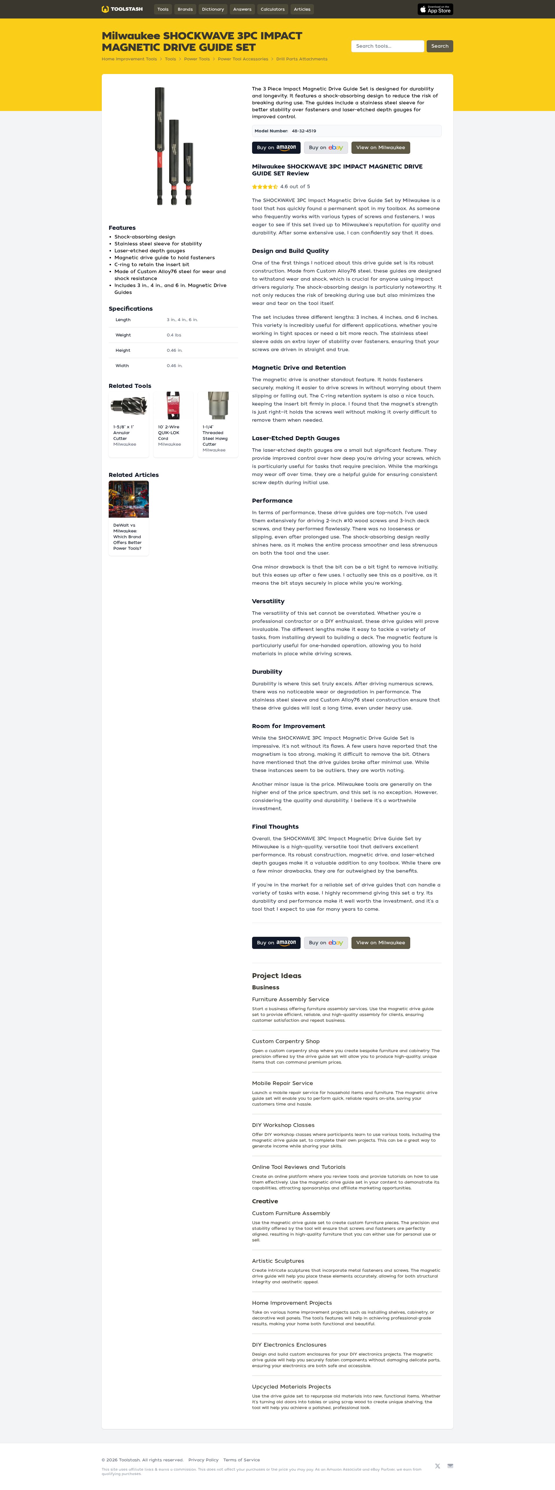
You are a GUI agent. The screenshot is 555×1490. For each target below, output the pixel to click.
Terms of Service (241, 1460)
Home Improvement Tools (129, 59)
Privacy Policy (203, 1460)
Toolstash (129, 1460)
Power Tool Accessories (243, 59)
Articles (302, 9)
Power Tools (197, 59)
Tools (163, 9)
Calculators (273, 9)
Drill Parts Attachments (302, 59)
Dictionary (213, 9)
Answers (242, 9)
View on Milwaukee (380, 147)
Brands (185, 9)
